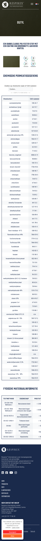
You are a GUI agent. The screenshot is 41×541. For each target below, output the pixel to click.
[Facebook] (6, 472)
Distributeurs (5, 496)
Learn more (15, 527)
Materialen (4, 493)
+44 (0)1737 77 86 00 (8, 516)
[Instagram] (16, 472)
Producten (4, 484)
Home (3, 481)
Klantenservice (6, 490)
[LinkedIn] (2, 472)
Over (2, 487)
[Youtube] (11, 472)
